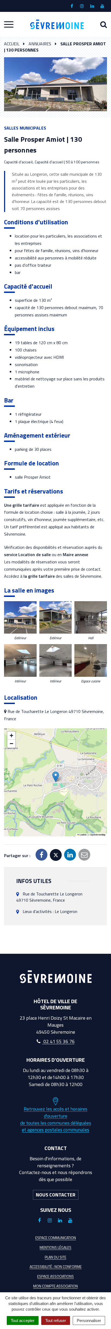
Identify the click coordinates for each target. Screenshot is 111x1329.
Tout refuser (55, 1320)
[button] (20, 617)
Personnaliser (89, 1320)
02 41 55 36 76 (58, 1041)
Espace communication (55, 1237)
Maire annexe (75, 554)
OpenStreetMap (98, 834)
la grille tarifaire (38, 576)
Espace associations (55, 1276)
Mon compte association (55, 1286)
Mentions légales (55, 1247)
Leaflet (82, 834)
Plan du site (55, 1257)
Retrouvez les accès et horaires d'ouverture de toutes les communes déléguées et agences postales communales (55, 1119)
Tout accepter (22, 1320)
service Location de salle (27, 554)
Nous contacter (55, 1194)
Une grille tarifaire (21, 505)
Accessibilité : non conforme (56, 1266)
